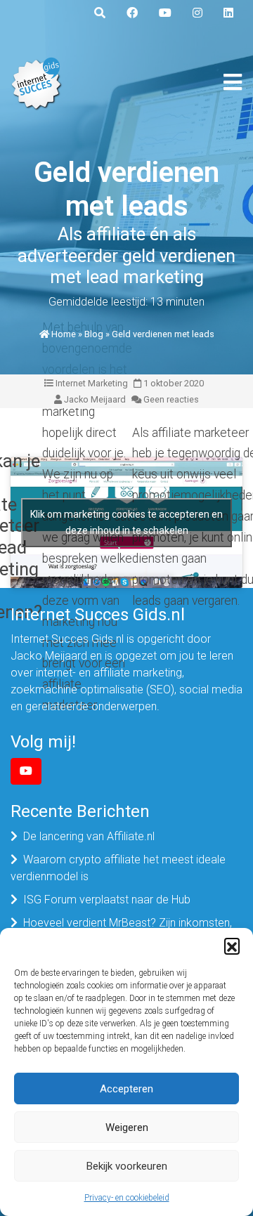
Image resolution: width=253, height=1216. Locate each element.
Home (63, 334)
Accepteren (126, 1089)
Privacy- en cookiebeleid (126, 1198)
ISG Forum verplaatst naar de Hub (106, 899)
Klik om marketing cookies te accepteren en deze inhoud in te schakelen (126, 522)
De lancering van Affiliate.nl (89, 836)
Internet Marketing (92, 383)
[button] (232, 946)
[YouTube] (26, 771)
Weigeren (126, 1127)
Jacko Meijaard (95, 399)
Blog (93, 334)
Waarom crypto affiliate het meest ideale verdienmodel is (118, 868)
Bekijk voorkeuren (126, 1166)
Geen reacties (171, 399)
